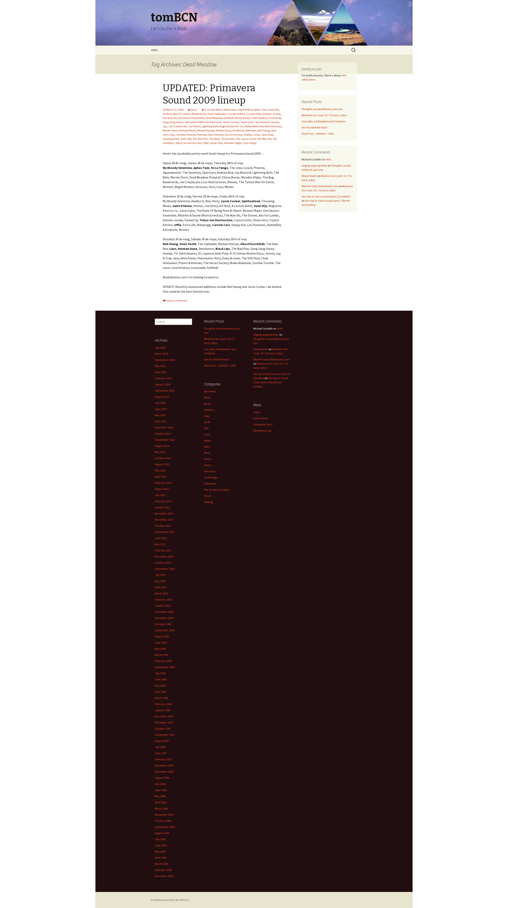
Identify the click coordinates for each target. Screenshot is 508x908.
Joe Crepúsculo (177, 126)
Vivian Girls (216, 143)
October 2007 (163, 728)
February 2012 (163, 501)
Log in (256, 412)
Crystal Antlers (236, 114)
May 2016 (160, 366)
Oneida (180, 134)
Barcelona (210, 391)
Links (207, 446)
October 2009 (163, 624)
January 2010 (162, 605)
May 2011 (160, 544)
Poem (207, 465)
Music (193, 109)
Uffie (206, 143)
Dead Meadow (214, 118)
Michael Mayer (187, 130)
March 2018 (161, 353)
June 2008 (161, 679)
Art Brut (167, 114)
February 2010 (163, 599)
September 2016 (165, 360)
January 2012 (162, 507)
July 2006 (160, 784)
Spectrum (267, 134)
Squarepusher (171, 139)
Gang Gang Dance (173, 122)
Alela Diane (229, 109)
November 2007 (164, 722)
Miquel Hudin (309, 176)
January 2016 (162, 384)
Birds (207, 397)
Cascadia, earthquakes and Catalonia (323, 121)
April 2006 (160, 802)
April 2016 (160, 372)
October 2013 (163, 458)
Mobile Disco (223, 130)
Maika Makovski (254, 126)
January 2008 (162, 710)
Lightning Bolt (210, 126)
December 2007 (164, 716)
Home (207, 440)
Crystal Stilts (254, 114)
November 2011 (164, 519)
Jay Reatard (262, 122)
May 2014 (160, 452)
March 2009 (161, 655)
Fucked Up (275, 118)
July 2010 (160, 575)
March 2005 (161, 864)
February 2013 (163, 483)
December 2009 (164, 612)
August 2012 (162, 489)
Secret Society (233, 134)
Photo (207, 459)
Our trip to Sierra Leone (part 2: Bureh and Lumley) (270, 382)
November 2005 (164, 814)
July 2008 (160, 673)
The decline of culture (217, 489)
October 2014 (163, 433)
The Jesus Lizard (246, 139)
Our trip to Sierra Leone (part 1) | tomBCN (326, 196)
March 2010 (161, 593)
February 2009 (163, 661)
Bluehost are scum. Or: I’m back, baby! (324, 115)
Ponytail (201, 134)
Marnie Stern (170, 130)
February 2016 (163, 378)
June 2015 (161, 409)
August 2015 (162, 396)
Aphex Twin (260, 109)
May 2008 (160, 685)
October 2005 (163, 821)
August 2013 (162, 464)
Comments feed (262, 424)
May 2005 (160, 851)
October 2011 (163, 526)
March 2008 (161, 698)
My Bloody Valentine (244, 130)
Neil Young (264, 130)
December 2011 (164, 513)
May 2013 (160, 470)
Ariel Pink (273, 109)
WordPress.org (262, 430)
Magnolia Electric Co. (231, 126)
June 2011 (161, 538)
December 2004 (164, 876)
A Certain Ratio (213, 109)
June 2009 (161, 642)
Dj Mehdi (229, 118)
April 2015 (160, 421)
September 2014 (165, 440)
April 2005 (160, 857)
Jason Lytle (246, 122)
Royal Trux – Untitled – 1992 (318, 133)
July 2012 (160, 495)
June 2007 (161, 753)
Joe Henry (194, 126)
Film (206, 428)
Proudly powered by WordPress (170, 900)
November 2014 (164, 427)
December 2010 (164, 556)
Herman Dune (213, 122)
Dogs (207, 416)
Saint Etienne (215, 134)
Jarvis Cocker (231, 122)
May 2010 (160, 581)
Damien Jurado (272, 114)
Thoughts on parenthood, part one (322, 109)
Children (209, 410)
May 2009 (160, 648)
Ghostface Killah (194, 122)
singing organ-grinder (314, 165)
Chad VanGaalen (216, 114)
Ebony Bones (242, 118)
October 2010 (163, 562)
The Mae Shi (264, 139)
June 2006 (161, 790)
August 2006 (162, 778)
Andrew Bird (245, 109)
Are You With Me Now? (314, 127)
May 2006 (160, 796)
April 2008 (160, 691)
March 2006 (161, 808)
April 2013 (160, 476)
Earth (207, 422)
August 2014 (162, 446)
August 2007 (162, 741)
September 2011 (165, 532)
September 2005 (165, 827)
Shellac (248, 134)
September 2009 (165, 630)
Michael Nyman (206, 130)
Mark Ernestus (273, 126)
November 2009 (164, 618)
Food (207, 434)
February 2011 (163, 550)
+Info (154, 50)
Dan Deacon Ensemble (191, 118)
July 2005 (160, 839)
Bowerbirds (199, 114)
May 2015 (160, 415)
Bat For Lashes (182, 114)
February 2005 (163, 870)
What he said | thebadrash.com (320, 186)
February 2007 (163, 759)
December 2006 (164, 765)
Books (208, 403)
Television (210, 483)
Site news (210, 471)
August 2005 (162, 833)
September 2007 (165, 735)
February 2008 (163, 704)
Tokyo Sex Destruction (188, 143)
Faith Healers (259, 118)
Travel (207, 496)
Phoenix (190, 134)
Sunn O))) (186, 139)
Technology (211, 477)
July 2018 (160, 347)
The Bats (214, 139)
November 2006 (164, 771)
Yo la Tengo (250, 143)
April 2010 (160, 587)
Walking (208, 502)
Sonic (257, 134)
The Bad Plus (200, 139)
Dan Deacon (170, 118)
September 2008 (165, 667)
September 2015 (165, 390)
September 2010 (165, 569)
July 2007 (160, 747)
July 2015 (160, 403)
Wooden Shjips (233, 143)
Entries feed (260, 418)
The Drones (228, 139)
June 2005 (161, 845)
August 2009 (162, 636)
